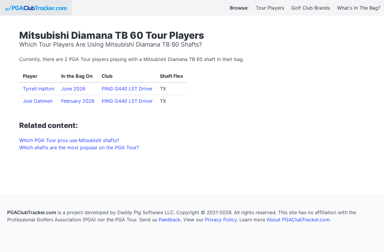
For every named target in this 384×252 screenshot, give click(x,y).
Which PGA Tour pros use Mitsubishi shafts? (69, 140)
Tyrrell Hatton (38, 89)
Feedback (170, 220)
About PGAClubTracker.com (298, 220)
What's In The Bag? (358, 8)
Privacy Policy (221, 220)
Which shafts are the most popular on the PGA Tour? (79, 147)
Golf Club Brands (310, 8)
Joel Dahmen (37, 101)
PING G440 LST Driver (127, 89)
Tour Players (270, 8)
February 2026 (77, 101)
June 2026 (73, 89)
